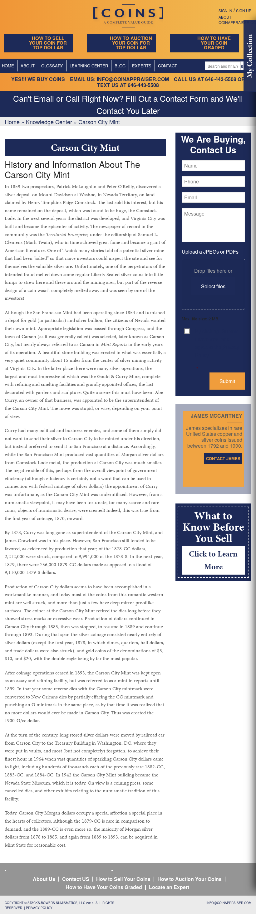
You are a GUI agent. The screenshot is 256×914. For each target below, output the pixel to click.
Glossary (52, 66)
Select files (213, 286)
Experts (141, 66)
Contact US (75, 878)
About (28, 66)
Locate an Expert (169, 887)
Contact (167, 66)
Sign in (225, 10)
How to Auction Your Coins (189, 878)
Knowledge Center (49, 122)
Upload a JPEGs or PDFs (210, 251)
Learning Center (89, 66)
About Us (44, 878)
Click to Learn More (213, 560)
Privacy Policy (39, 908)
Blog (120, 66)
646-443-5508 (220, 79)
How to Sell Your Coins (123, 878)
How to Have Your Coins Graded (104, 887)
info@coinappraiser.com (133, 79)
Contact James (223, 458)
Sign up (243, 10)
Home (12, 122)
